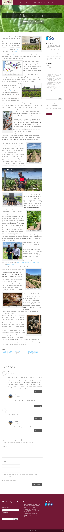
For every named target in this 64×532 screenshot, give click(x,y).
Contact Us (53, 2)
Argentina (18, 40)
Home (19, 2)
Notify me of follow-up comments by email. (13, 476)
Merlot (8, 53)
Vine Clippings (47, 2)
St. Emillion (10, 90)
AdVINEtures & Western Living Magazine (53, 59)
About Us (25, 2)
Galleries (40, 2)
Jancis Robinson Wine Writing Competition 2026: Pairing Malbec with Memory (54, 53)
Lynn (9, 371)
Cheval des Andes (11, 264)
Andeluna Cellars (20, 262)
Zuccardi (34, 262)
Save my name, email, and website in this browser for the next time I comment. (21, 474)
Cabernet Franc (13, 53)
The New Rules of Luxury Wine (53, 49)
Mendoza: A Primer (19, 351)
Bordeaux (17, 49)
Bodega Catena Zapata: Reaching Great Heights (33, 352)
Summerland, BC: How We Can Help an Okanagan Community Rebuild (53, 46)
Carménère (15, 54)
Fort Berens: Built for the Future (54, 56)
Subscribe (48, 113)
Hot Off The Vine (32, 2)
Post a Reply (38, 391)
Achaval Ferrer (28, 262)
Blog (48, 65)
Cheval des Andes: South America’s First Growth (7, 352)
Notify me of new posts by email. (11, 480)
